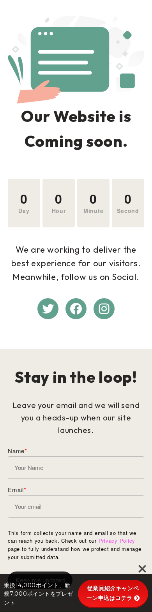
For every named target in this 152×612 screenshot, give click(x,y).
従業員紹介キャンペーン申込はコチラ (113, 593)
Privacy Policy (117, 540)
